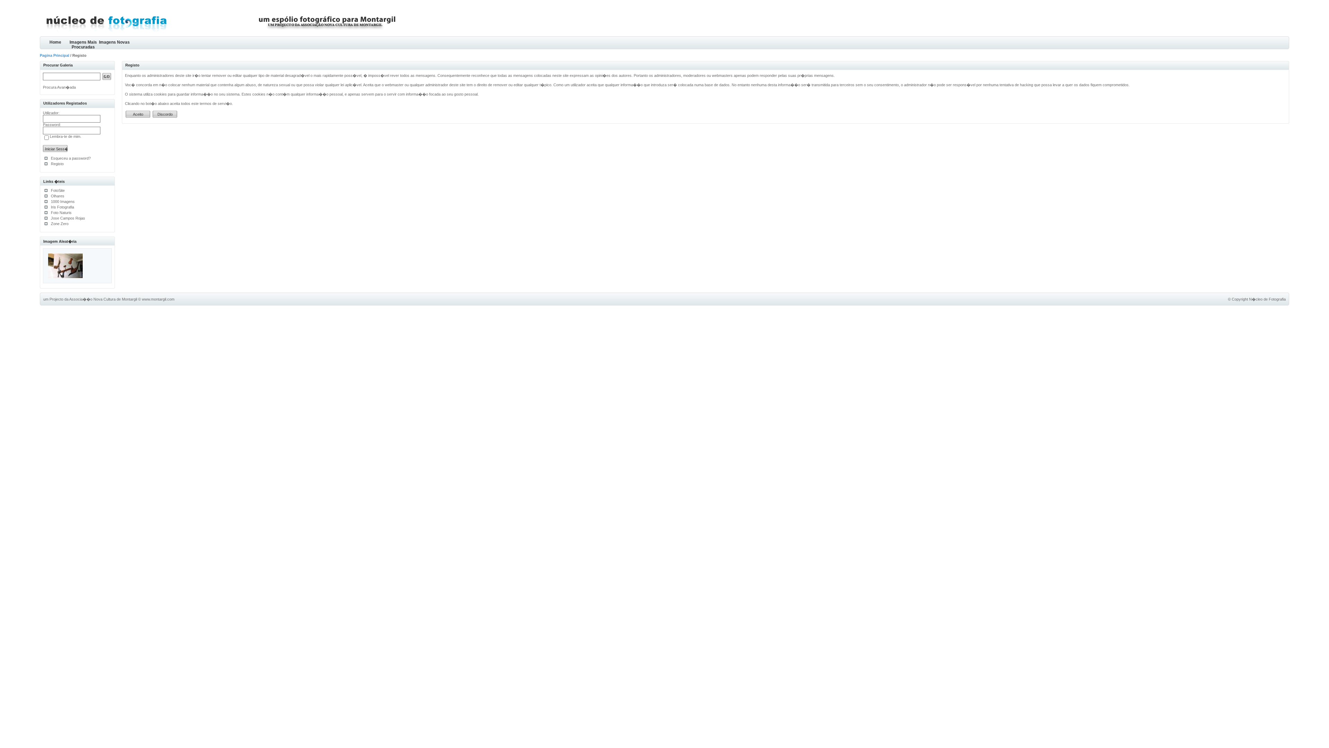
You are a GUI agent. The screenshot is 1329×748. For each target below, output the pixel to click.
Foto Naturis (61, 213)
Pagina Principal (54, 55)
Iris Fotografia (62, 207)
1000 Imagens (63, 201)
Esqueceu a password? (71, 158)
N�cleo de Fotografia (1267, 299)
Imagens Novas (114, 42)
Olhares (57, 196)
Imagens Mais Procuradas (83, 44)
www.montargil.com (158, 299)
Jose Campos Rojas (68, 218)
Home (55, 42)
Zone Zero (60, 224)
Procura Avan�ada (59, 87)
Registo (57, 164)
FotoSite (58, 190)
